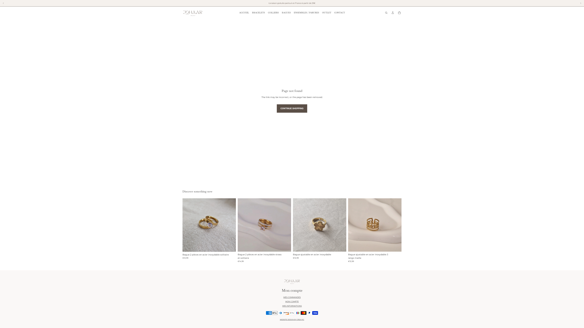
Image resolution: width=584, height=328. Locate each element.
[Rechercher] (386, 12)
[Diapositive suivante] (231, 225)
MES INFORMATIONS (292, 306)
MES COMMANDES (292, 297)
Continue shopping (292, 108)
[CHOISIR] (231, 247)
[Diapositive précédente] (187, 225)
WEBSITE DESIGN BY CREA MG (292, 320)
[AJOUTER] (341, 247)
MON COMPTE (292, 301)
